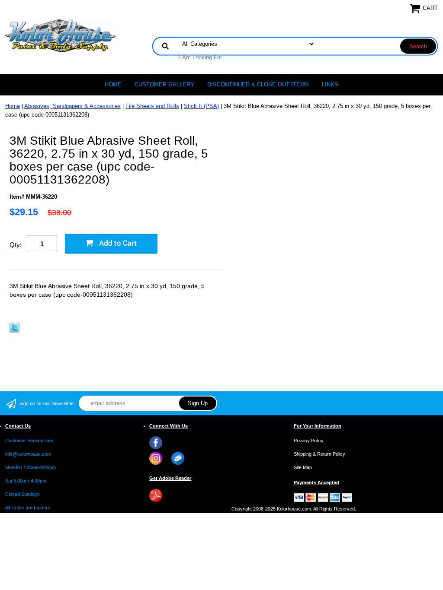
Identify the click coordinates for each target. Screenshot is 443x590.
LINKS (330, 84)
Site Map (303, 467)
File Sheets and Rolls (152, 106)
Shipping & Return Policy (319, 454)
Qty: (16, 244)
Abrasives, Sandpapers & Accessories (72, 106)
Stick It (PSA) (201, 106)
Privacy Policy (309, 440)
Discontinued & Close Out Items (258, 84)
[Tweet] (14, 330)
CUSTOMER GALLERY (164, 84)
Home (113, 84)
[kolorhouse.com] (60, 35)
